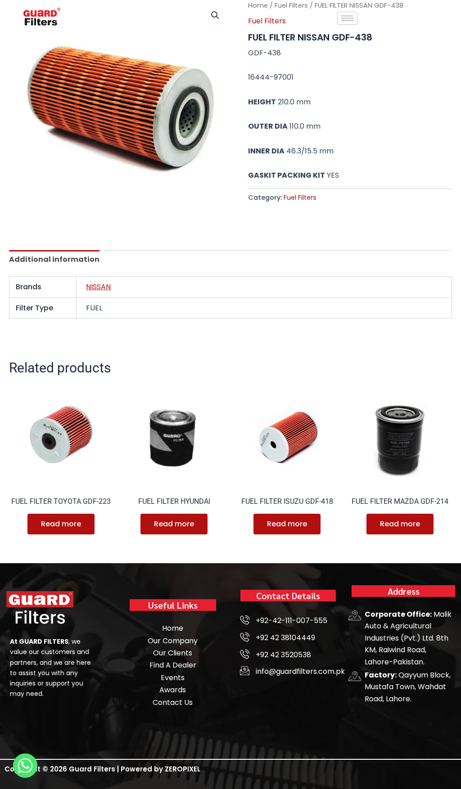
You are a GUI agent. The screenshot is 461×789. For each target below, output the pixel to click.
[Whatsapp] (25, 765)
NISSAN (98, 287)
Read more (61, 524)
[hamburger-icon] (347, 18)
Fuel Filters (300, 197)
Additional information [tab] (54, 259)
